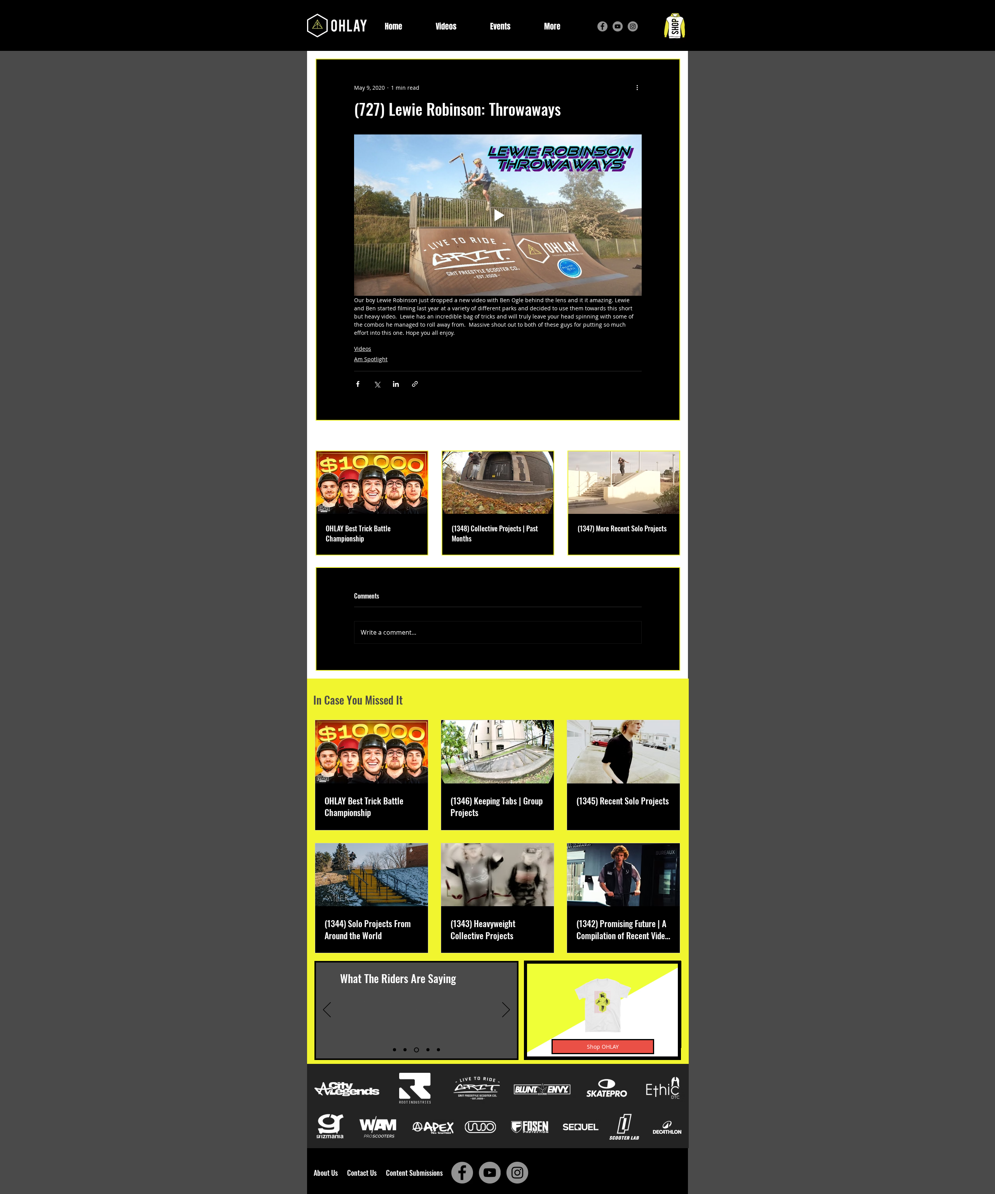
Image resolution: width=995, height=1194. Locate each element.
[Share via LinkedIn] (396, 384)
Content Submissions (414, 1173)
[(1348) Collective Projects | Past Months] (497, 482)
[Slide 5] (438, 1049)
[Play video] (498, 215)
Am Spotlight (371, 359)
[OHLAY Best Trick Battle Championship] (372, 482)
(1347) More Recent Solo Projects (622, 528)
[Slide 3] (416, 1049)
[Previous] (327, 1010)
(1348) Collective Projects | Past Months (495, 533)
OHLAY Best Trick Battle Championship (358, 533)
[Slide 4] (427, 1049)
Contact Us (363, 1173)
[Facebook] (602, 26)
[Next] (506, 1010)
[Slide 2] (405, 1049)
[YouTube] (618, 26)
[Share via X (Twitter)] (377, 384)
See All (671, 436)
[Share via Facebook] (357, 384)
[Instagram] (633, 26)
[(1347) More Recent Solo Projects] (623, 482)
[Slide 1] (394, 1049)
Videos (362, 348)
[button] (552, 26)
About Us (328, 1173)
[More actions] (637, 87)
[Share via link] (415, 384)
